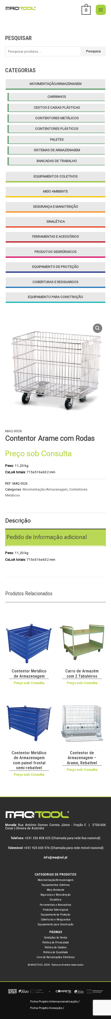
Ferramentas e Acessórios (55, 236)
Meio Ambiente (55, 191)
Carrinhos (56, 97)
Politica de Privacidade (55, 942)
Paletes (57, 139)
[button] (97, 328)
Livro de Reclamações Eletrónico (56, 957)
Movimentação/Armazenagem (56, 84)
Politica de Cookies (56, 947)
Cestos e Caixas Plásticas (57, 107)
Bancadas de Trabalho (57, 161)
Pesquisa (93, 51)
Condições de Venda (55, 937)
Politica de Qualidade (55, 952)
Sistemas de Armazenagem (57, 150)
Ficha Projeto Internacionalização (54, 1001)
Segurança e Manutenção (55, 206)
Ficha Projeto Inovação (46, 1008)
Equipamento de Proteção (55, 267)
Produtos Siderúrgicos (56, 252)
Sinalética (55, 221)
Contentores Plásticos (56, 129)
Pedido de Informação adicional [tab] (46, 537)
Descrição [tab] (18, 520)
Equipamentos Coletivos (56, 176)
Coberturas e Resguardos (55, 282)
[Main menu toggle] (101, 10)
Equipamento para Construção (55, 297)
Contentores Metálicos (57, 118)
